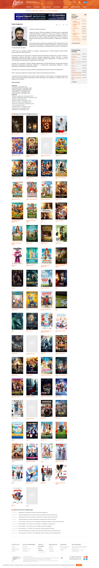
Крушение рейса (76, 28)
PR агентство (15, 544)
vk (86, 2)
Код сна (72, 68)
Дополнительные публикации (23, 510)
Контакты (13, 551)
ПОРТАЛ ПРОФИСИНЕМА (29, 544)
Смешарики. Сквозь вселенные (76, 24)
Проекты (13, 547)
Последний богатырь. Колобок (76, 22)
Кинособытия (47, 7)
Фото (84, 7)
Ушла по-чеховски (76, 38)
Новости (28, 7)
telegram (84, 2)
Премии (50, 547)
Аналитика (57, 7)
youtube (82, 2)
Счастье (74, 31)
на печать (63, 24)
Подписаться (73, 2)
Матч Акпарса (75, 36)
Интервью (37, 7)
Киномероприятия (75, 551)
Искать (64, 2)
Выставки (51, 548)
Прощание (75, 26)
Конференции (51, 551)
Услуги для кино (75, 548)
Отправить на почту (66, 24)
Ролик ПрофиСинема (27, 548)
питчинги (48, 10)
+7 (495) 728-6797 (75, 557)
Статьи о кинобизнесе (64, 547)
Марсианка (73, 70)
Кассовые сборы (63, 548)
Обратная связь (26, 551)
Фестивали (51, 546)
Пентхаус (73, 59)
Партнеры (24, 547)
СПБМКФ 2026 (42, 10)
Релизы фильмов (41, 551)
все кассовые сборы (76, 43)
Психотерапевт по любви (76, 72)
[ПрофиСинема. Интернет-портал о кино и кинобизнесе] (17, 2)
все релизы (74, 81)
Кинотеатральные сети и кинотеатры (79, 547)
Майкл (74, 30)
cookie (24, 565)
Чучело (72, 65)
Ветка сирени (74, 56)
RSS (79, 2)
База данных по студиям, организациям (79, 546)
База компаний (75, 7)
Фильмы (65, 7)
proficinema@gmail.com (75, 558)
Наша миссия (25, 546)
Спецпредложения (15, 548)
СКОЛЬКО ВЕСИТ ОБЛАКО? (76, 34)
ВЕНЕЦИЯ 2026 (34, 10)
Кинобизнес (55, 10)
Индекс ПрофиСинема (64, 546)
